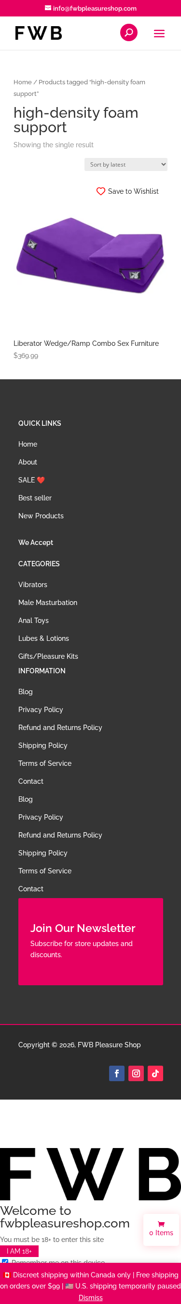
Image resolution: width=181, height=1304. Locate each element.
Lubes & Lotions (43, 638)
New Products (41, 516)
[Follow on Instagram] (136, 1073)
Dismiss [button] (91, 1298)
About (27, 462)
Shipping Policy (43, 745)
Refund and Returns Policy (60, 727)
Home (23, 82)
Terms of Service (44, 763)
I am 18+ (19, 1251)
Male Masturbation (47, 602)
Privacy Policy (40, 710)
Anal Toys (33, 620)
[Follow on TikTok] (155, 1073)
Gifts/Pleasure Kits (48, 656)
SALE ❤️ (31, 480)
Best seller (35, 498)
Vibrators (32, 585)
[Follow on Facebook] (117, 1073)
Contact (30, 781)
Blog (25, 692)
